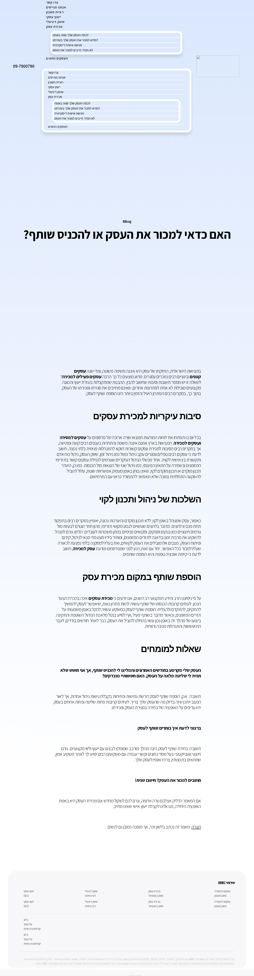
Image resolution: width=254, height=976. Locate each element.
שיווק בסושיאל (155, 896)
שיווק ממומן (220, 896)
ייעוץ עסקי (54, 87)
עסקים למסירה (222, 891)
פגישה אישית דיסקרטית (67, 45)
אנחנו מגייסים (56, 77)
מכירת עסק (54, 26)
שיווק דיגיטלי (55, 92)
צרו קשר (53, 72)
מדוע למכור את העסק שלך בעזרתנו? (75, 40)
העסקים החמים (57, 58)
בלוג (26, 920)
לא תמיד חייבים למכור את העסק (72, 50)
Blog (127, 221)
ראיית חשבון (55, 82)
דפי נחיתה (90, 896)
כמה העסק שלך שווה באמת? (70, 35)
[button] (116, 64)
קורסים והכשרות (32, 929)
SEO (26, 896)
